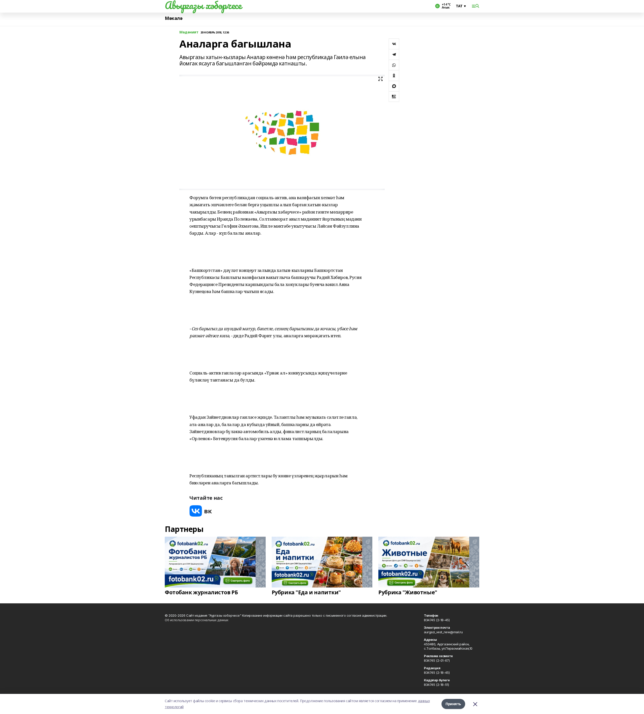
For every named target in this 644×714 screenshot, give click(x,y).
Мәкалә (173, 18)
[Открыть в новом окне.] (200, 511)
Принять (453, 703)
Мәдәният (188, 32)
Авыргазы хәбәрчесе (203, 5)
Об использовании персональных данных (196, 620)
